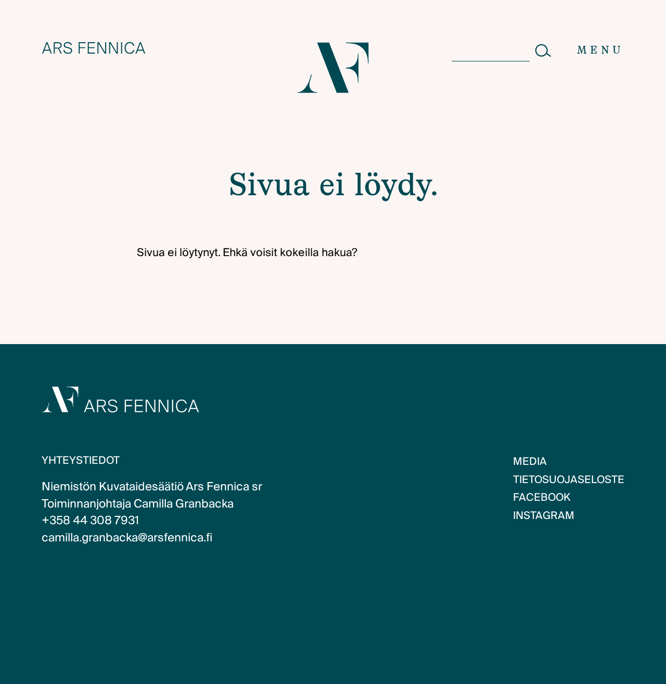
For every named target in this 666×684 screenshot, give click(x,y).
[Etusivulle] (94, 48)
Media (530, 462)
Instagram (543, 516)
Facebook (541, 497)
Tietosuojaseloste (568, 480)
